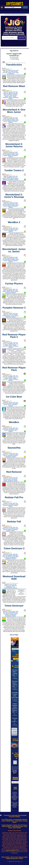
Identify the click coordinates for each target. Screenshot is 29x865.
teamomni (5, 179)
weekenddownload (8, 587)
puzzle (13, 72)
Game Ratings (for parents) (17, 857)
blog (11, 584)
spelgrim (15, 455)
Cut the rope (16, 825)
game (7, 71)
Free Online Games (7, 819)
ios (9, 71)
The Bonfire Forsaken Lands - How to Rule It (15, 696)
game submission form (12, 850)
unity (13, 586)
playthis (6, 96)
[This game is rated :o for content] (25, 231)
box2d (16, 117)
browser (14, 70)
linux (5, 95)
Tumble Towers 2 (14, 170)
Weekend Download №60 (14, 577)
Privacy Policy (5, 857)
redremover (5, 97)
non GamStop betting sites (20, 14)
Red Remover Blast (14, 86)
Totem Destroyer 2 (14, 548)
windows (11, 98)
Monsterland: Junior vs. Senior (14, 250)
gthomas (11, 93)
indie (13, 585)
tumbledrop (11, 73)
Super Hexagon (6, 826)
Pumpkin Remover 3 (14, 307)
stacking (10, 97)
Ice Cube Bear (14, 396)
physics (10, 72)
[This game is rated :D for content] (25, 74)
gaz (7, 93)
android (9, 70)
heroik (7, 403)
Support (21, 857)
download (6, 585)
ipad (16, 93)
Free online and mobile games (15, 4)
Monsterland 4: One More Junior (14, 110)
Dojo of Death (17, 827)
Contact (21, 858)
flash (17, 70)
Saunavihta (14, 447)
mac (8, 95)
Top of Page (14, 635)
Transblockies (14, 64)
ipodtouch (9, 94)
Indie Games (18, 821)
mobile (15, 71)
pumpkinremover (6, 315)
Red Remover (14, 472)
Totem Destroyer (14, 605)
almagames (11, 117)
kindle (12, 71)
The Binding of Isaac (17, 826)
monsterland (8, 120)
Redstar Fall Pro (14, 497)
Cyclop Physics (14, 283)
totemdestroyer (13, 557)
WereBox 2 (14, 222)
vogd (15, 230)
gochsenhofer (9, 555)
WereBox (14, 422)
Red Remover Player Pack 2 (14, 335)
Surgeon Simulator (7, 825)
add (15, 762)
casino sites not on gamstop (10, 14)
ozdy (6, 72)
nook (3, 72)
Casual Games (17, 819)
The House (24, 825)
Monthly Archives (15, 778)
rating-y (6, 230)
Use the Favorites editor (14, 771)
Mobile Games (10, 821)
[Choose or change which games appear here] (16, 758)
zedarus (10, 506)
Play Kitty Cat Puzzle (14, 720)
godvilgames (9, 290)
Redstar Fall (14, 521)
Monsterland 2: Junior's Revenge (14, 195)
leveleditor (15, 94)
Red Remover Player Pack (14, 368)
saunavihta (10, 455)
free (4, 71)
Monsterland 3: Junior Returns (14, 145)
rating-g (14, 96)
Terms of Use (14, 857)
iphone (5, 94)
